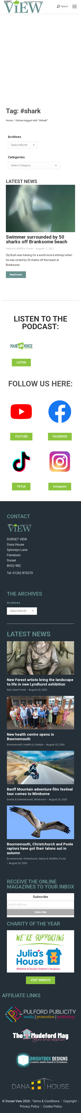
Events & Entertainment (20, 799)
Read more (16, 274)
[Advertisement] (40, 55)
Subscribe (40, 896)
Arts (9, 690)
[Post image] (40, 208)
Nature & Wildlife (15, 248)
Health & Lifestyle (33, 744)
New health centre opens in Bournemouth (30, 736)
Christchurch (30, 858)
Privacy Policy (29, 1106)
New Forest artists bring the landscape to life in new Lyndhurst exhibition (40, 682)
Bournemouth (14, 744)
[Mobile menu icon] (74, 6)
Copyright (70, 1101)
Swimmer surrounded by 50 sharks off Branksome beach (36, 239)
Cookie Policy (52, 1106)
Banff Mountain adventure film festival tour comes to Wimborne (40, 791)
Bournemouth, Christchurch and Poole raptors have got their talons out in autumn (40, 848)
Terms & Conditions (45, 1101)
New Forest (19, 690)
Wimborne (40, 799)
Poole (29, 248)
